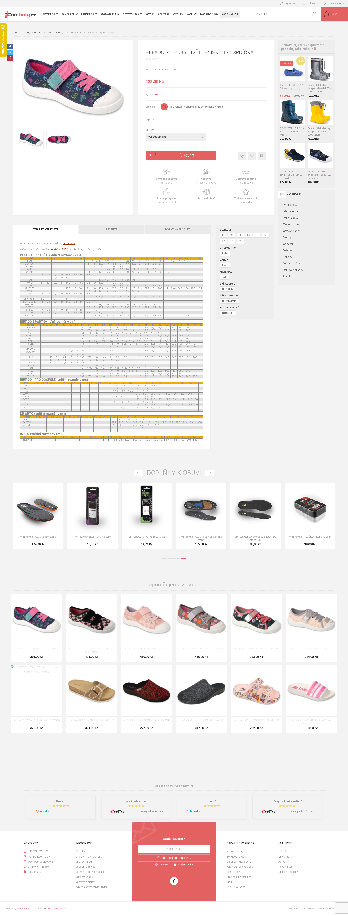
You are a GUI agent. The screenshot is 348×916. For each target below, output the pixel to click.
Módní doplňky (291, 263)
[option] (38, 518)
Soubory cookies (85, 866)
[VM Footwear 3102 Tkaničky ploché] (310, 516)
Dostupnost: (152, 106)
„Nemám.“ (61, 801)
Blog (229, 882)
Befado (159, 94)
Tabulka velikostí (45, 229)
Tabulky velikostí (236, 887)
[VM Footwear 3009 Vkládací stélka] (255, 516)
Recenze (111, 229)
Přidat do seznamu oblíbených (293, 72)
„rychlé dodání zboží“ (136, 801)
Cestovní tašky (291, 230)
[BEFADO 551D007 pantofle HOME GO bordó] (146, 699)
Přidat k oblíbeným (252, 156)
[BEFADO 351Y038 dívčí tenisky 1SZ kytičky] (201, 628)
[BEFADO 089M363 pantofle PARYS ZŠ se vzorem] (201, 699)
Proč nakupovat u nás (239, 876)
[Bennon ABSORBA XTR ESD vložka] (92, 516)
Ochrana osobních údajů (89, 871)
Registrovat (290, 3)
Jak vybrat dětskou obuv (240, 866)
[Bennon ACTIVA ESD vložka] (147, 516)
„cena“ (212, 801)
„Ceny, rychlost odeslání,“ (287, 801)
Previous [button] (138, 473)
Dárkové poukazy (293, 270)
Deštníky (288, 250)
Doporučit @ (262, 156)
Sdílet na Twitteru (10, 52)
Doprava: (150, 119)
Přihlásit (312, 3)
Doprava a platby (85, 882)
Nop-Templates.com (57, 908)
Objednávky (285, 856)
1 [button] (164, 558)
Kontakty (80, 851)
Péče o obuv (234, 871)
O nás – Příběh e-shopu (88, 856)
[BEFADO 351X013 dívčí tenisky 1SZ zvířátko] (311, 628)
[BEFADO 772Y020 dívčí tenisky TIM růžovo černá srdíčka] (91, 628)
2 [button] (171, 558)
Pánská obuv (290, 217)
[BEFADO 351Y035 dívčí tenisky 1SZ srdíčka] (36, 628)
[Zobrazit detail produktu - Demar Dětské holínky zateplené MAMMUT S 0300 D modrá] (311, 61)
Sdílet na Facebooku (10, 46)
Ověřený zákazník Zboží (151, 811)
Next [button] (209, 473)
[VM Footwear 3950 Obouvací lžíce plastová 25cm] (201, 516)
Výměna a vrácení (166, 176)
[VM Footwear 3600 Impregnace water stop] (38, 516)
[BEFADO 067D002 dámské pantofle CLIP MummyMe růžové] (311, 699)
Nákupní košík (286, 866)
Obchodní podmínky (87, 861)
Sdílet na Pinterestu (10, 58)
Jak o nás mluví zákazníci (174, 786)
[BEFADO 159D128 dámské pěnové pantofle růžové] (256, 699)
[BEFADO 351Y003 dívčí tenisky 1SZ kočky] (256, 628)
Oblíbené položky (288, 871)
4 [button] (183, 558)
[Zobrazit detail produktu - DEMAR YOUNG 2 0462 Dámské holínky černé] (297, 104)
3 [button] (177, 558)
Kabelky (287, 257)
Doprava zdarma (246, 176)
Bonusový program (238, 856)
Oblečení (288, 243)
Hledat (314, 14)
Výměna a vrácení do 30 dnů (91, 887)
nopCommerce (23, 908)
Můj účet (283, 851)
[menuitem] (99, 851)
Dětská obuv (290, 204)
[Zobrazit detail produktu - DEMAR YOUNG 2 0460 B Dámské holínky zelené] (288, 104)
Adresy (282, 861)
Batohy (287, 237)
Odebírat (164, 864)
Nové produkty (235, 851)
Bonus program (166, 196)
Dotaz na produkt (178, 229)
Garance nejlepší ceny (242, 156)
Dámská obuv (291, 211)
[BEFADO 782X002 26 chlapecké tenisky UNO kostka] (36, 699)
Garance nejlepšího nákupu (206, 176)
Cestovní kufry (291, 224)
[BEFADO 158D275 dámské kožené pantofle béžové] (91, 699)
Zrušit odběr (185, 864)
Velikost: (152, 130)
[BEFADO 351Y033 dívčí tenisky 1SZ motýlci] (146, 628)
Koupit (289, 72)
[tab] (46, 229)
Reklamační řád (84, 876)
